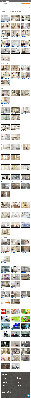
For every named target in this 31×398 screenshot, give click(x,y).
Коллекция (19, 374)
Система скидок (19, 385)
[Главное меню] (29, 1)
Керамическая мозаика (20, 378)
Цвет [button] (24, 8)
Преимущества (4, 378)
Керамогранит (4, 377)
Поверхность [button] (26, 5)
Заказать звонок (26, 3)
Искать (28, 8)
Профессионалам (6, 382)
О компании (4, 374)
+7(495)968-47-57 (4, 3)
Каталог (18, 386)
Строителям (3, 385)
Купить (18, 382)
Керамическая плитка (20, 377)
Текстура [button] (20, 8)
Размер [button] (21, 5)
